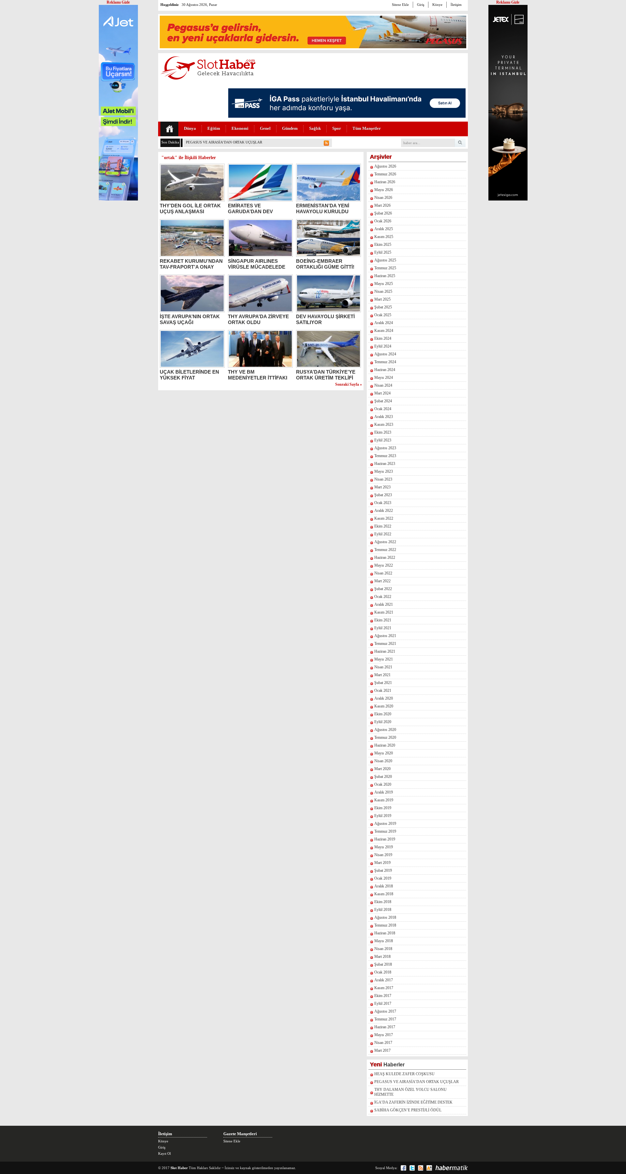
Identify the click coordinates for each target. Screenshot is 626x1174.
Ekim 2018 (382, 901)
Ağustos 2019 (385, 823)
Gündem (290, 128)
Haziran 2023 (384, 463)
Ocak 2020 (382, 784)
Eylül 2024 (382, 346)
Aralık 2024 (383, 322)
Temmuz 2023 (385, 455)
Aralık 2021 (383, 604)
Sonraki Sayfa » (348, 384)
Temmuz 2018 (385, 925)
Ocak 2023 (382, 502)
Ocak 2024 (382, 409)
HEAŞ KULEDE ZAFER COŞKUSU (404, 1074)
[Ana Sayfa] (169, 129)
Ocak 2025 (382, 315)
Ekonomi (239, 128)
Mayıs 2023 (383, 471)
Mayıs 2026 (383, 189)
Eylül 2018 (382, 909)
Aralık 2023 (383, 416)
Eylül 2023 (382, 440)
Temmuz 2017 (385, 1019)
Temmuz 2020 (385, 737)
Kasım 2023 (383, 424)
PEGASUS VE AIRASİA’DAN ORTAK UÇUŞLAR (416, 1081)
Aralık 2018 (383, 886)
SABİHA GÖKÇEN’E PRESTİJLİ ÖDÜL (407, 1110)
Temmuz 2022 (385, 549)
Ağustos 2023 (385, 448)
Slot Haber (179, 1168)
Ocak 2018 (382, 972)
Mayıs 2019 (383, 847)
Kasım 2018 (383, 894)
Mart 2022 (382, 581)
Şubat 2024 (383, 401)
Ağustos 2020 (385, 729)
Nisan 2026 (383, 197)
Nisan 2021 (383, 667)
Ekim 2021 (382, 620)
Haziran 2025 (384, 276)
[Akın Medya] (429, 1168)
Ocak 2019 (382, 878)
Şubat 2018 (383, 964)
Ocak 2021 (382, 690)
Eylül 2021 (382, 628)
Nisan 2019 (383, 855)
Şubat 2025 (383, 307)
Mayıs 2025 (383, 283)
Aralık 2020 (383, 698)
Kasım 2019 (383, 800)
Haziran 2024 (384, 369)
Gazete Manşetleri (240, 1133)
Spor (336, 128)
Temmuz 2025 (385, 268)
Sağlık (315, 128)
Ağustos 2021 (385, 635)
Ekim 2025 (382, 244)
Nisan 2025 (383, 291)
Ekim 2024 (382, 338)
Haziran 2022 (384, 557)
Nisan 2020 (383, 761)
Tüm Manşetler (366, 128)
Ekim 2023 (382, 432)
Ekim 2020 (382, 714)
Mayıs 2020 (383, 753)
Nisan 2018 (383, 948)
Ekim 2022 (382, 526)
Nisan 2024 (383, 385)
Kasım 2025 (383, 236)
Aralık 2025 (383, 229)
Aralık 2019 (383, 792)
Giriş (420, 5)
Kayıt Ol (164, 1153)
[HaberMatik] (451, 1167)
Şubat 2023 (383, 495)
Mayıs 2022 (383, 565)
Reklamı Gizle (507, 2)
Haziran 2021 (384, 651)
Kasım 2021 (383, 612)
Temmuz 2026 (385, 174)
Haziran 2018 (384, 933)
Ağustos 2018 (385, 917)
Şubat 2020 (383, 776)
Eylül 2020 (382, 722)
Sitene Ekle (400, 5)
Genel (265, 128)
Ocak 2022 (382, 596)
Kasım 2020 (383, 706)
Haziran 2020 (384, 745)
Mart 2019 (382, 862)
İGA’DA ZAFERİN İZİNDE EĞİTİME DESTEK (413, 1102)
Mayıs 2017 (383, 1035)
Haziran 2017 (384, 1027)
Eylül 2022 (382, 534)
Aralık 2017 (383, 980)
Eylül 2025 (382, 252)
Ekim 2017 (382, 995)
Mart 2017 (382, 1050)
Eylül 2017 (382, 1003)
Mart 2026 (382, 205)
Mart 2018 (382, 956)
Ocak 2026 (382, 221)
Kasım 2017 (383, 988)
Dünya (190, 128)
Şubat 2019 (383, 870)
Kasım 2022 (383, 518)
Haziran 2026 (384, 182)
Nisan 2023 (383, 479)
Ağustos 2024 (385, 354)
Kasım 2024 (383, 330)
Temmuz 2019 (385, 831)
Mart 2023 (382, 487)
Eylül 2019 (382, 815)
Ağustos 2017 (385, 1011)
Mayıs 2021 (383, 659)
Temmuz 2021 (385, 643)
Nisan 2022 (383, 573)
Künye (437, 5)
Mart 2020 (382, 768)
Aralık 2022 (383, 510)
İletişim (456, 5)
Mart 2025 (382, 299)
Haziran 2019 (384, 839)
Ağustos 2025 (385, 260)
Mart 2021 (382, 675)
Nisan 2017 (383, 1042)
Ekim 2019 (382, 808)
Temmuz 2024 (385, 362)
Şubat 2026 (383, 213)
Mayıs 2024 (383, 377)
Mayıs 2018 (383, 941)
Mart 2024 (382, 393)
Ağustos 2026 (385, 166)
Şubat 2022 (383, 589)
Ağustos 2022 (385, 542)
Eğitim (213, 128)
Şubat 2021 (383, 682)
